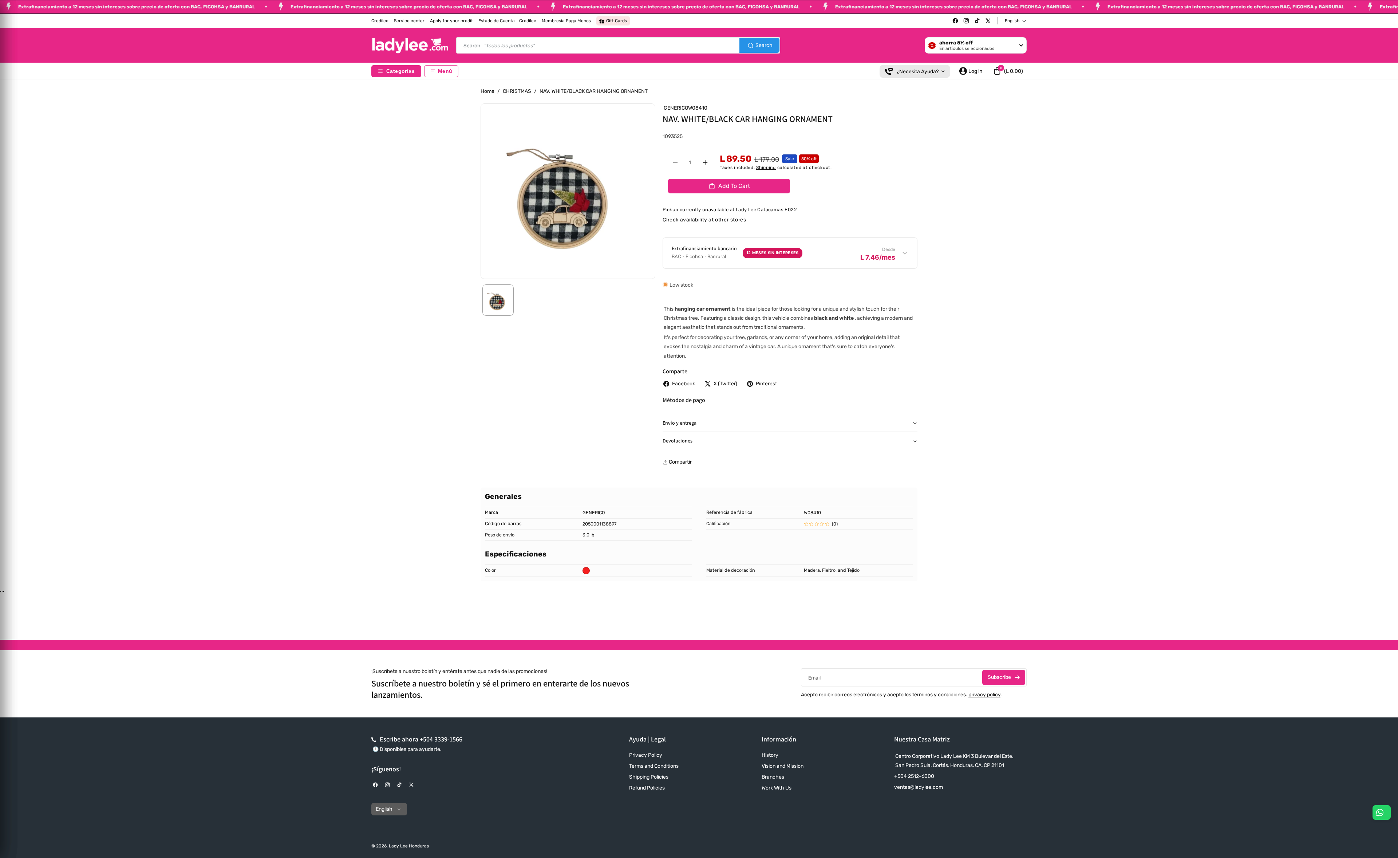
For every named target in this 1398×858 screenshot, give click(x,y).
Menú (445, 71)
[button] (1008, 71)
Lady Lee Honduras (409, 846)
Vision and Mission (782, 766)
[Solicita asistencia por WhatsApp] (1382, 812)
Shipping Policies (648, 777)
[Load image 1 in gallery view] (498, 300)
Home (487, 91)
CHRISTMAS (517, 91)
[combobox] (618, 45)
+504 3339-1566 (441, 739)
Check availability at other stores (704, 220)
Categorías (400, 71)
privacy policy (984, 695)
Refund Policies (647, 788)
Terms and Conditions (654, 766)
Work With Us (776, 788)
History (770, 755)
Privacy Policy (645, 755)
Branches (773, 777)
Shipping (766, 167)
